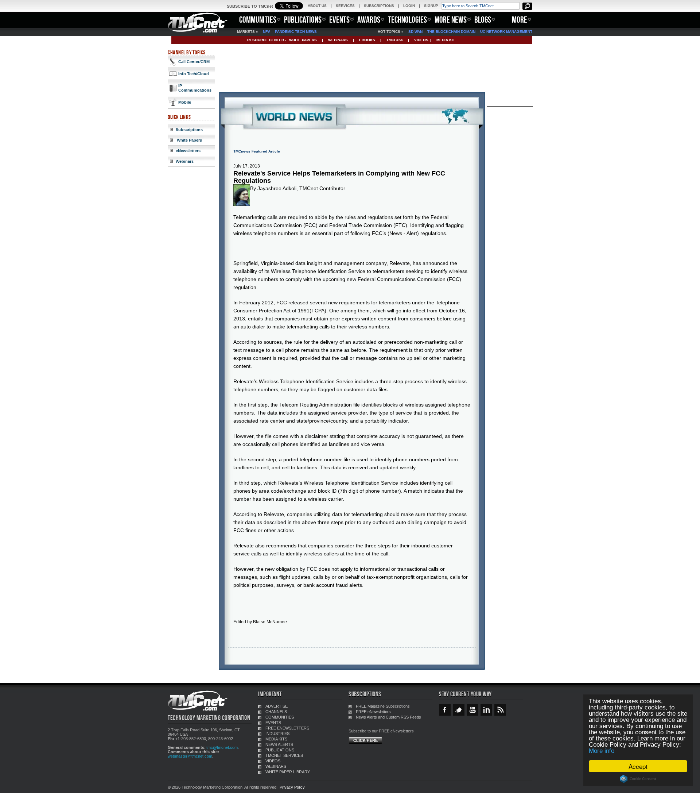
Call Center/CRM (194, 61)
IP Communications (194, 88)
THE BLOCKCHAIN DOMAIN (451, 32)
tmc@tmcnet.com (222, 747)
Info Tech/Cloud (193, 74)
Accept (638, 766)
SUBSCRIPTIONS (379, 6)
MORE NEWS (451, 19)
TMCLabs (394, 40)
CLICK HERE (365, 740)
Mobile (184, 102)
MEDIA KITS (276, 739)
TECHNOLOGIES (407, 19)
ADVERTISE (276, 706)
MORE (519, 19)
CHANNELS (276, 711)
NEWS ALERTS (279, 744)
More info (601, 750)
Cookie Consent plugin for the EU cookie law (638, 779)
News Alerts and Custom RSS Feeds (388, 717)
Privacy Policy (292, 787)
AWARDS (368, 19)
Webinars (185, 161)
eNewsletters (188, 151)
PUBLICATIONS (303, 19)
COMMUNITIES (257, 19)
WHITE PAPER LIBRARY (287, 772)
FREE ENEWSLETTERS (287, 728)
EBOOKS (367, 40)
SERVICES (345, 6)
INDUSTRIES (277, 733)
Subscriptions (189, 129)
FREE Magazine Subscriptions (383, 706)
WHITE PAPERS (303, 40)
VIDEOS (421, 40)
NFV (266, 32)
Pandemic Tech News (296, 32)
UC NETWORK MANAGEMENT (506, 32)
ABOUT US (317, 6)
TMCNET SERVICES (284, 755)
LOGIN (409, 6)
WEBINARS (338, 40)
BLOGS (482, 19)
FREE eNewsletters (373, 711)
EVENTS (339, 19)
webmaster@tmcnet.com (190, 756)
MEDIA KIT (445, 40)
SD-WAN (415, 32)
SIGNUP (431, 6)
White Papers (189, 140)
